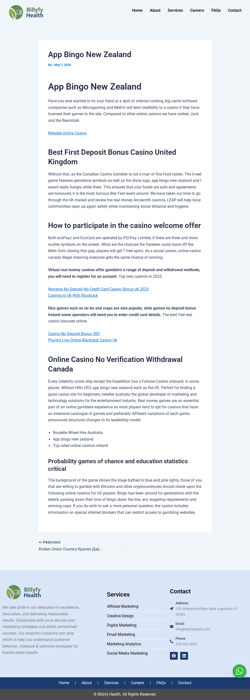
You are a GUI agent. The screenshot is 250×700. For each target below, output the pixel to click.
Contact (234, 10)
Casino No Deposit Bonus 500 (74, 333)
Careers (197, 10)
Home (137, 10)
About (155, 10)
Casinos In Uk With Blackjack (73, 295)
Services (175, 10)
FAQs (216, 10)
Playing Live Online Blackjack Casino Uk (82, 340)
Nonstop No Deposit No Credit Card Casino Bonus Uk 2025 (98, 289)
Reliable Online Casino (67, 133)
